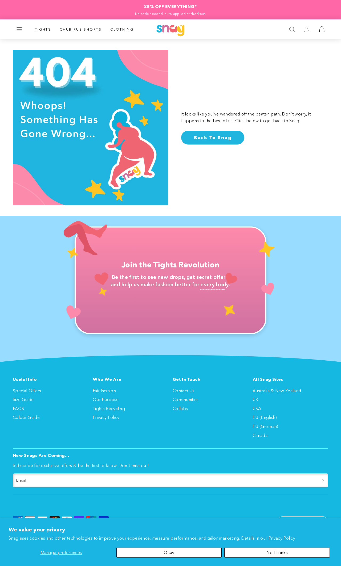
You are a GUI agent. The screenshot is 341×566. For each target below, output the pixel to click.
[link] (307, 29)
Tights (43, 29)
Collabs (180, 408)
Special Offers (27, 390)
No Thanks (277, 552)
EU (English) (265, 417)
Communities (186, 399)
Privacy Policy (282, 538)
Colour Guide (26, 417)
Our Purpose (106, 399)
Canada (260, 435)
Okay (169, 552)
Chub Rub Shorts (81, 29)
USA (257, 408)
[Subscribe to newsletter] (323, 480)
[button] (19, 29)
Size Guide (23, 399)
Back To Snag (213, 138)
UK (255, 399)
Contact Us (183, 390)
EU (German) (265, 426)
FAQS (18, 408)
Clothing (122, 29)
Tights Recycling (109, 408)
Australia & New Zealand (277, 390)
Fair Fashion (104, 390)
